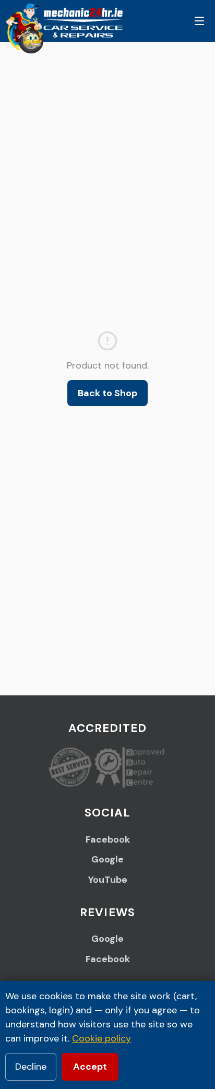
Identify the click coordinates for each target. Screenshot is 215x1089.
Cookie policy (101, 1038)
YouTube (107, 879)
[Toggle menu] (199, 20)
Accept (90, 1066)
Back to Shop (107, 393)
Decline (30, 1066)
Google (107, 859)
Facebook (108, 839)
